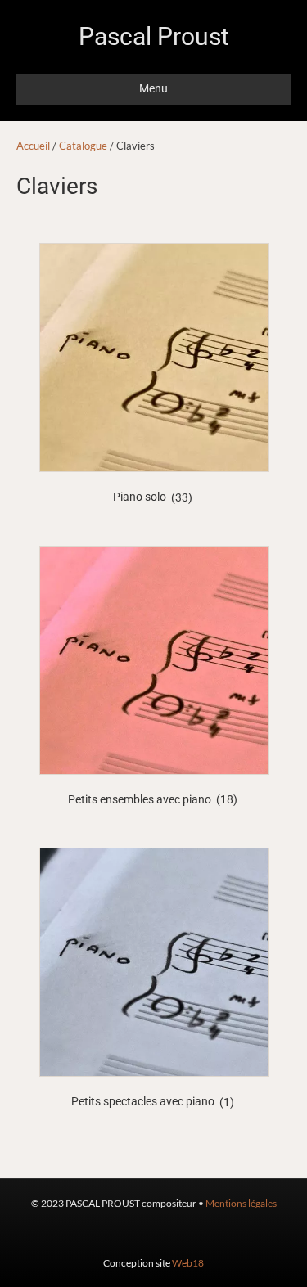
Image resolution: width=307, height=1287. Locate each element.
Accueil (33, 145)
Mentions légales (241, 1203)
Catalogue (83, 145)
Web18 (188, 1263)
